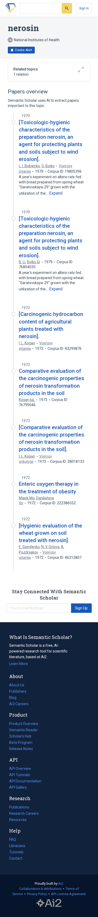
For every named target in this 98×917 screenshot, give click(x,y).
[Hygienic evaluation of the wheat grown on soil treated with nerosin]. (50, 533)
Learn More (18, 664)
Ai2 (60, 883)
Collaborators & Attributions (40, 889)
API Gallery (18, 787)
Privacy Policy (37, 894)
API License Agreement (68, 894)
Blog (15, 698)
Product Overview (23, 724)
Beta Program (20, 742)
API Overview (20, 768)
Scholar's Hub (20, 736)
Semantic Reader (23, 730)
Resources (18, 820)
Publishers (17, 691)
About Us (16, 685)
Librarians (17, 846)
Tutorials (16, 852)
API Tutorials (19, 775)
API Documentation (25, 781)
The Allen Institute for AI (49, 903)
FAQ (12, 839)
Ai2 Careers (18, 704)
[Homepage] (10, 8)
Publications (19, 807)
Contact (15, 858)
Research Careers (24, 814)
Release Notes (21, 749)
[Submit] (67, 8)
